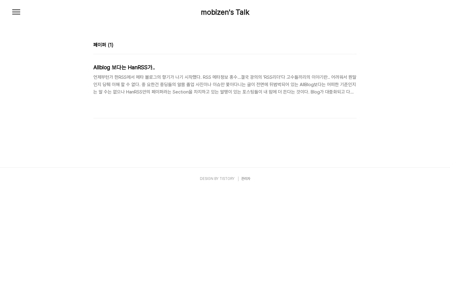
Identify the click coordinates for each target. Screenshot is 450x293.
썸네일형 (344, 45)
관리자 (245, 179)
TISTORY (226, 179)
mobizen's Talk (225, 12)
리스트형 (353, 45)
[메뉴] (16, 12)
